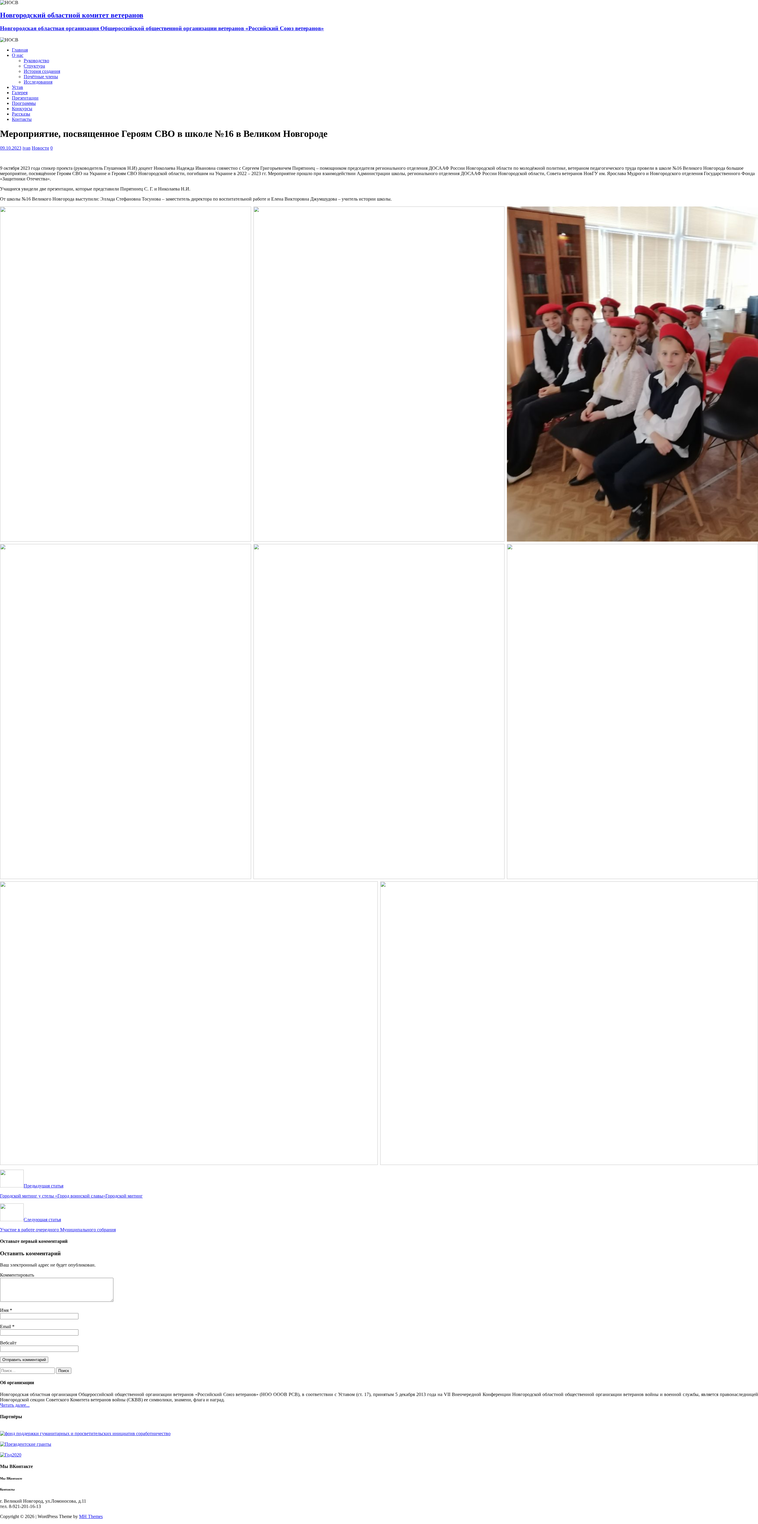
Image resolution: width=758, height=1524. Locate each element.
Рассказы (21, 113)
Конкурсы (22, 108)
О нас (17, 55)
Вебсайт (8, 1342)
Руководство (36, 60)
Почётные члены (41, 76)
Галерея (20, 92)
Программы (24, 103)
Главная (20, 49)
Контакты (22, 119)
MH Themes (91, 1516)
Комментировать (17, 1275)
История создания (42, 71)
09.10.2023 (10, 148)
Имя (5, 1310)
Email (6, 1326)
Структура (34, 65)
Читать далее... (15, 1405)
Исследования (38, 81)
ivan (26, 148)
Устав (17, 87)
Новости (40, 148)
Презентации (25, 97)
